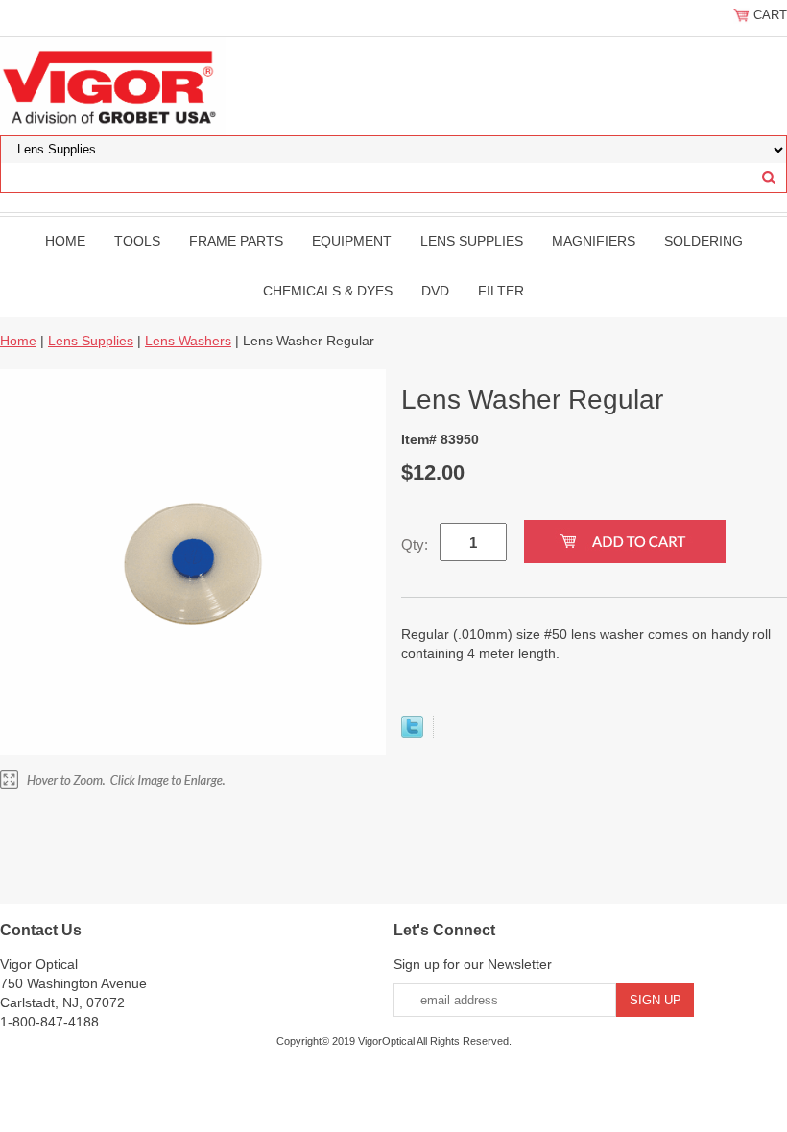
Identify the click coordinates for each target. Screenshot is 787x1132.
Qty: (414, 544)
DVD (435, 290)
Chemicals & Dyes (328, 290)
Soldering (703, 240)
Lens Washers (188, 340)
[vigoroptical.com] (113, 85)
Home (65, 240)
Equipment (352, 240)
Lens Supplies (471, 240)
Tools (137, 240)
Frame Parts (236, 240)
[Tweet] (412, 733)
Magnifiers (593, 240)
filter (501, 290)
